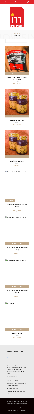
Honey (17, 122)
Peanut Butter (17, 251)
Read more (10, 200)
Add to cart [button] (18, 73)
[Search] (24, 2)
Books (17, 81)
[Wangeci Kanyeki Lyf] (17, 17)
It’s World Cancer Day (12, 388)
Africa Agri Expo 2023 (12, 380)
